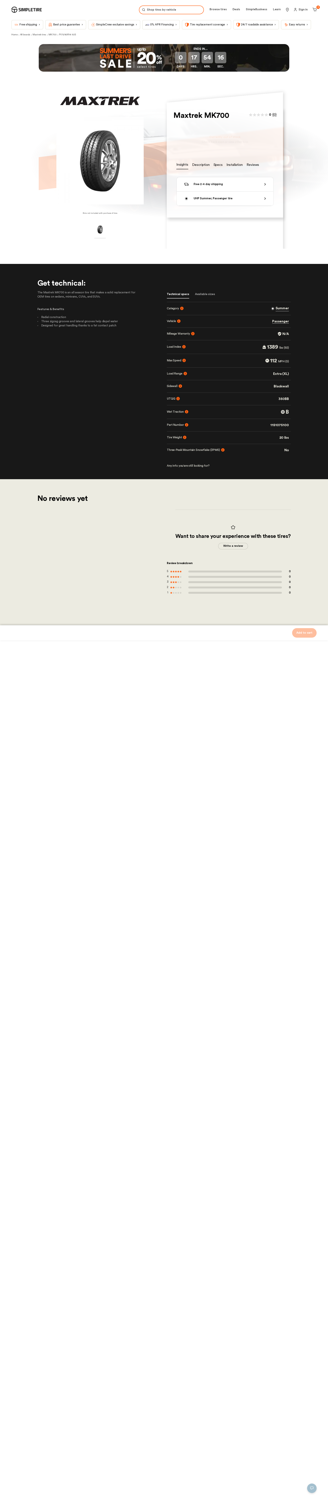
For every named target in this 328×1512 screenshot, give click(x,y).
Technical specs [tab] (178, 294)
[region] (69, 1486)
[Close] (130, 1467)
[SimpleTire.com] (26, 10)
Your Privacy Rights (25, 1503)
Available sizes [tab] (205, 294)
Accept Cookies (118, 1503)
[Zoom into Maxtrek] (99, 160)
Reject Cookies (90, 1503)
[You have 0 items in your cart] (314, 10)
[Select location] (287, 10)
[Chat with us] (312, 1488)
